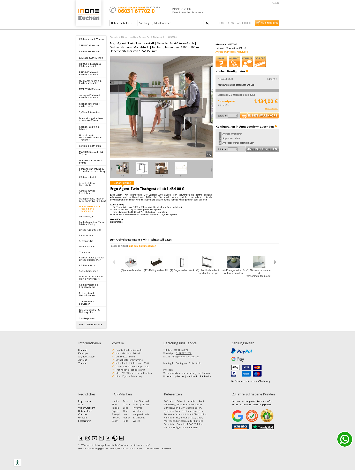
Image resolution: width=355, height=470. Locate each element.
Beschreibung (122, 182)
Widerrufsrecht (86, 407)
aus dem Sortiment (142, 246)
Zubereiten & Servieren (86, 302)
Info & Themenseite (90, 324)
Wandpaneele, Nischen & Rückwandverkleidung (92, 199)
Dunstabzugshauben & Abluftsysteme (91, 119)
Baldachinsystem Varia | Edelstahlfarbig (92, 223)
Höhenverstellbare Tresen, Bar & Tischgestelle (89, 208)
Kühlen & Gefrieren (90, 145)
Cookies (82, 414)
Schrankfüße (86, 241)
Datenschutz (85, 410)
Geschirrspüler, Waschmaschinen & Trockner (90, 137)
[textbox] (170, 23)
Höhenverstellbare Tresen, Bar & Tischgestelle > (144, 37)
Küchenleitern (87, 265)
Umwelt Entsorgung (84, 419)
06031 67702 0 (181, 349)
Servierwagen (86, 216)
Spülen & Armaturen (90, 112)
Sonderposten (87, 318)
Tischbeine (85, 252)
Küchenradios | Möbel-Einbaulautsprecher (92, 258)
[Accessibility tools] (17, 463)
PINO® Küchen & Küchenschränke (88, 73)
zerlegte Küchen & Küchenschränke (89, 96)
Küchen (88, 14)
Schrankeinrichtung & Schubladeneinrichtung (92, 170)
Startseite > (115, 37)
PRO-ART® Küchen (89, 51)
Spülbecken (205, 376)
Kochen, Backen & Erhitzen (89, 127)
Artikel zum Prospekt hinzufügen (232, 52)
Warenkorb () (269, 23)
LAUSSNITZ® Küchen (91, 57)
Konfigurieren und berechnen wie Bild (236, 85)
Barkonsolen (86, 235)
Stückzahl (222, 115)
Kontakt (275, 3)
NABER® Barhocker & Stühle (91, 161)
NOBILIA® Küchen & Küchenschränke (90, 81)
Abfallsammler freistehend (87, 192)
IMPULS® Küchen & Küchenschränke (90, 65)
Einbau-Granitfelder (90, 230)
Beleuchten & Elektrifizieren (87, 294)
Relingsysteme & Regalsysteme (88, 285)
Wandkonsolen (87, 246)
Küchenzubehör (88, 177)
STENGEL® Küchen (89, 45)
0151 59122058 (183, 353)
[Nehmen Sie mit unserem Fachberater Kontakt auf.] (247, 61)
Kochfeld (192, 376)
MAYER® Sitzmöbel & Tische (91, 153)
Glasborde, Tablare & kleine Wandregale (91, 277)
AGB (80, 404)
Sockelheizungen (88, 271)
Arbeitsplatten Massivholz (87, 184)
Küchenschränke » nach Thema (89, 104)
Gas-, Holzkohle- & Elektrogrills (89, 311)
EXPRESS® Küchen (89, 89)
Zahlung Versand (82, 361)
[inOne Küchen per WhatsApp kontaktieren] (345, 439)
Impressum (84, 401)
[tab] (91, 39)
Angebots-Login (86, 356)
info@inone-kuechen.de (185, 356)
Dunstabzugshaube (173, 376)
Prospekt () (226, 22)
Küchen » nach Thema (91, 39)
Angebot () (244, 22)
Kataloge (83, 353)
